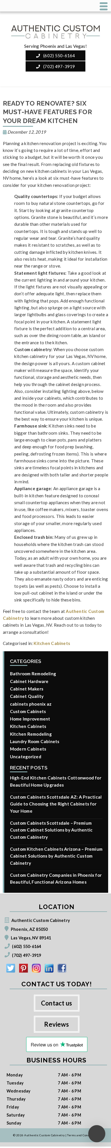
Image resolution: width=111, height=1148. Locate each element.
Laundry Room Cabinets (34, 741)
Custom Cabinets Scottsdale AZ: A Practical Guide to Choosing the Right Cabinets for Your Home (56, 804)
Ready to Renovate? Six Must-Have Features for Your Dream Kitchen (47, 112)
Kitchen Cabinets (52, 643)
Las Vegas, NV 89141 (31, 937)
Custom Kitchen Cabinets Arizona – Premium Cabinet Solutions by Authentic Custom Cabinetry (56, 856)
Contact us (56, 1003)
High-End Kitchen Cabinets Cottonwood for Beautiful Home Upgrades (55, 781)
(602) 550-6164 (58, 55)
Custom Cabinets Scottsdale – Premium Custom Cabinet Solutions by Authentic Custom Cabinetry (51, 830)
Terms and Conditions (82, 1135)
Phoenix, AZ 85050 (29, 929)
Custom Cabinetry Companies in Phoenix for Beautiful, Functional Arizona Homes (56, 878)
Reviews (56, 1024)
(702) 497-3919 (58, 66)
